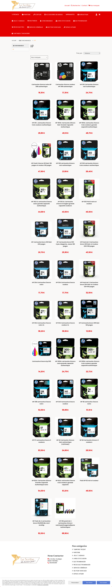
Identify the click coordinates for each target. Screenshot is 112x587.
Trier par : (79, 53)
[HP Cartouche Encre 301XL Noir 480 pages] (65, 110)
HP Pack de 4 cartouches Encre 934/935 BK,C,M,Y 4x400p (41, 523)
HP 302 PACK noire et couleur (89, 203)
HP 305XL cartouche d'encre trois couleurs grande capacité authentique (89, 363)
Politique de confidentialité (42, 584)
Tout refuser (89, 582)
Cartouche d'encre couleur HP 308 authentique (65, 85)
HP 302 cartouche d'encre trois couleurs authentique (89, 164)
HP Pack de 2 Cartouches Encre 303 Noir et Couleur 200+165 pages (89, 244)
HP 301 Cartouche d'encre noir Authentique (89, 85)
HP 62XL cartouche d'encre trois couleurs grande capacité (65, 483)
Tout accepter (103, 582)
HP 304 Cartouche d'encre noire (41, 283)
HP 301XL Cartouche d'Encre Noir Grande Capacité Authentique (65, 125)
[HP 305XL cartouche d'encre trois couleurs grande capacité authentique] (89, 348)
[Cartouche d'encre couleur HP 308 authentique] (65, 71)
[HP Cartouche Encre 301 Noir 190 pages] (89, 71)
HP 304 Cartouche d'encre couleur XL (65, 324)
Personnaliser (75, 582)
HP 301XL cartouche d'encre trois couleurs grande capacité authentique (89, 125)
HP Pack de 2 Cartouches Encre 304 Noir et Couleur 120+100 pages (89, 284)
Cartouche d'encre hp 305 (41, 361)
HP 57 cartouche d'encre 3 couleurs (41, 441)
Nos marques (35, 57)
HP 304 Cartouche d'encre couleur (65, 283)
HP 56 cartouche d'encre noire (89, 403)
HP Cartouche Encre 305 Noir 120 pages (89, 324)
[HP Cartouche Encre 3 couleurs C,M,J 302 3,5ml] (89, 150)
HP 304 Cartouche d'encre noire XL (41, 324)
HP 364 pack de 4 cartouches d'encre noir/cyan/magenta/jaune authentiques (65, 524)
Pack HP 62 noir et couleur (89, 480)
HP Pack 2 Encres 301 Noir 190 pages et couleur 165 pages (41, 164)
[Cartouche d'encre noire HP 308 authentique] (41, 71)
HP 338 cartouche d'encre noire (41, 403)
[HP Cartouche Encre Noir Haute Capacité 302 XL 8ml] (41, 189)
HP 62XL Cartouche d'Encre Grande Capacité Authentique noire (41, 483)
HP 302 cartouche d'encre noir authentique (65, 164)
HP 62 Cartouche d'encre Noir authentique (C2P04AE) (65, 442)
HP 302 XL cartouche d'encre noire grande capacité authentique (41, 204)
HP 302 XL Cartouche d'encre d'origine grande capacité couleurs (65, 204)
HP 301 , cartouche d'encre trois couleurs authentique (41, 124)
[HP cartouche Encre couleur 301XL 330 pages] (89, 110)
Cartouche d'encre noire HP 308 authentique (41, 85)
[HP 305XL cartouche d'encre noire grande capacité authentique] (65, 348)
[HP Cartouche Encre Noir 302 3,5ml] (65, 150)
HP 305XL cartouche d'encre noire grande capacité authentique (65, 363)
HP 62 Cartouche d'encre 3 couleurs (89, 441)
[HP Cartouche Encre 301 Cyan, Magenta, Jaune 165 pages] (41, 110)
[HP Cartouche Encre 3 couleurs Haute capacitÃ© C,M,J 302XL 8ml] (65, 189)
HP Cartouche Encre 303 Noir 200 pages (41, 243)
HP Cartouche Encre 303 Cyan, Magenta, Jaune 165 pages (65, 244)
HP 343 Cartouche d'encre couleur (65, 403)
